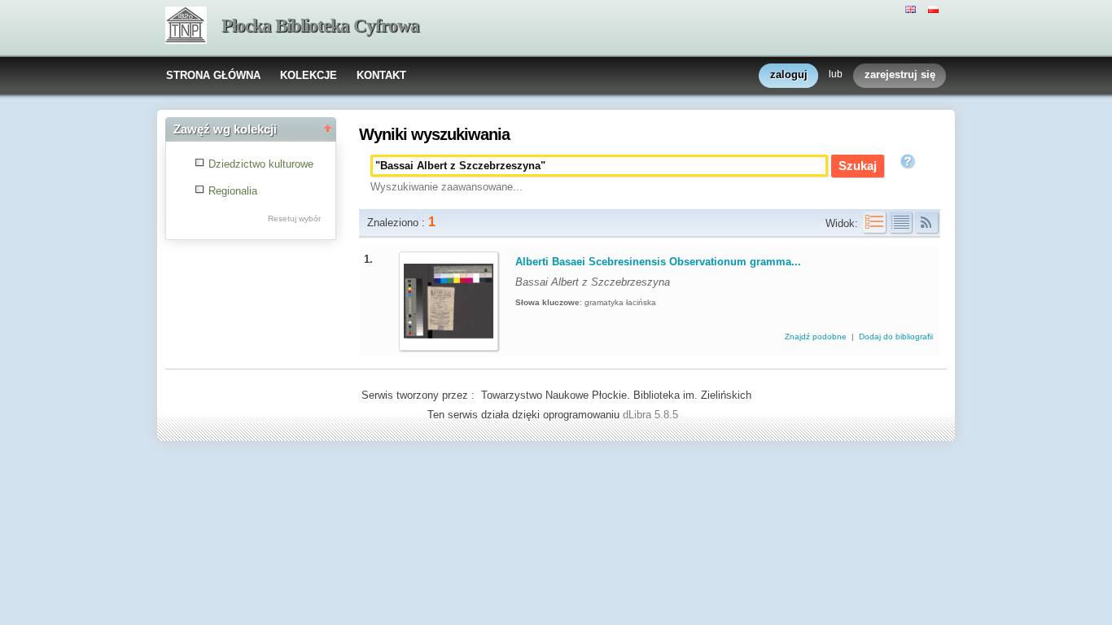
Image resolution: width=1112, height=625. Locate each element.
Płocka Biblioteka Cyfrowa (320, 25)
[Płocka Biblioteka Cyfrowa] (186, 27)
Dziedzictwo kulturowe (260, 164)
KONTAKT (381, 75)
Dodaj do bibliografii (896, 336)
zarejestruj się (900, 74)
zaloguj (789, 74)
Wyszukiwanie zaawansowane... (446, 187)
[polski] (935, 8)
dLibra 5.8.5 (652, 415)
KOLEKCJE (308, 75)
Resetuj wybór (294, 218)
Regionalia (232, 191)
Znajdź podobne (817, 336)
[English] (912, 8)
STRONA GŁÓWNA (213, 75)
